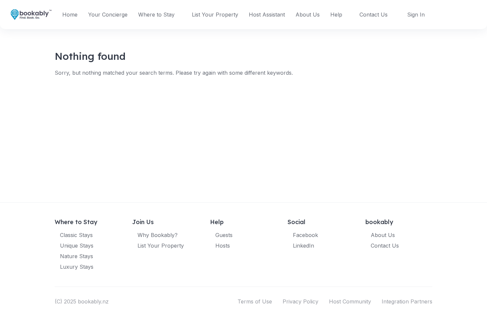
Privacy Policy (300, 301)
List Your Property (215, 14)
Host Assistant (267, 14)
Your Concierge (108, 14)
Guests (224, 235)
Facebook (305, 235)
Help (336, 14)
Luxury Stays (76, 266)
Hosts (222, 245)
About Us (308, 14)
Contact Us (373, 14)
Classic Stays (76, 235)
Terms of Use (255, 301)
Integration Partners (407, 301)
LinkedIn (303, 245)
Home (70, 14)
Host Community (350, 301)
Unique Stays (76, 245)
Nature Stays (76, 256)
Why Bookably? (157, 235)
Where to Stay (156, 14)
